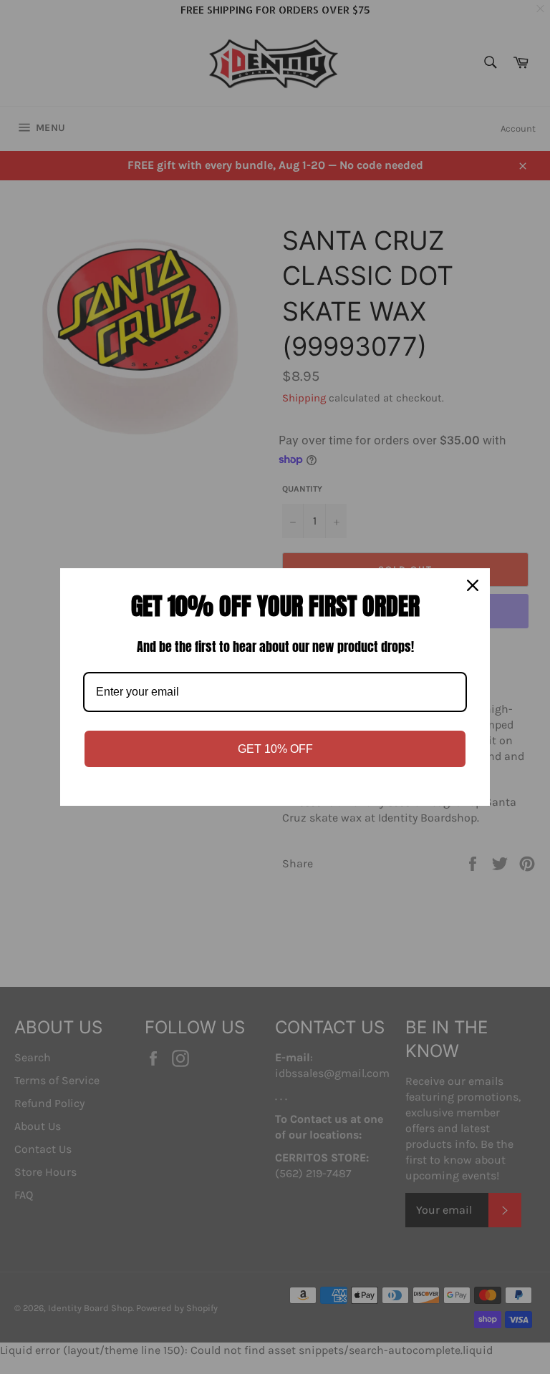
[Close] (472, 585)
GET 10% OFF (275, 749)
